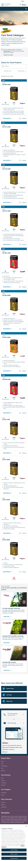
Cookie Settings (14, 850)
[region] (14, 842)
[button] (14, 714)
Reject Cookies (14, 854)
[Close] (26, 826)
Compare (24, 118)
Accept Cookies (14, 858)
